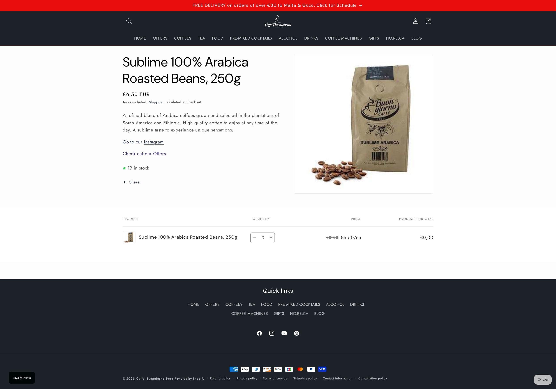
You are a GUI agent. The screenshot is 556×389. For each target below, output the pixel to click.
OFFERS (212, 305)
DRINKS (357, 305)
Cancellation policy (372, 378)
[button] (129, 21)
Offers (159, 153)
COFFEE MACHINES (249, 314)
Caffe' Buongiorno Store (154, 378)
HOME (193, 305)
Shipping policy (305, 378)
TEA (251, 305)
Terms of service (275, 378)
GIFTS (279, 314)
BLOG (319, 314)
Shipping (156, 102)
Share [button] (134, 182)
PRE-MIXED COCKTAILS (299, 305)
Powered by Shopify (189, 378)
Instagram (154, 142)
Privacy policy (247, 378)
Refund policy (220, 378)
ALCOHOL (335, 305)
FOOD (266, 305)
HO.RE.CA (299, 314)
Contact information (337, 378)
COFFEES (234, 305)
